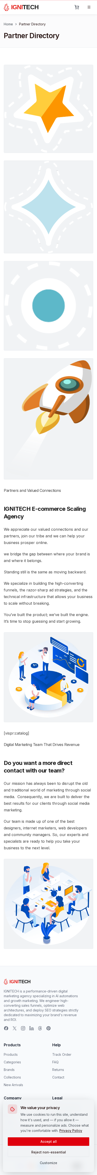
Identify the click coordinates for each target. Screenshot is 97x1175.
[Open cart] (77, 7)
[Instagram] (23, 1028)
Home (8, 24)
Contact (58, 1077)
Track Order (61, 1054)
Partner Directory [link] (32, 24)
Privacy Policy (70, 1131)
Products (11, 1054)
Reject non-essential (48, 1152)
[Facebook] (6, 1028)
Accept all (48, 1141)
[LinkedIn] (31, 1028)
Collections (12, 1077)
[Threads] (40, 1028)
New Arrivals (13, 1085)
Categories (12, 1062)
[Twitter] (14, 1028)
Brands (9, 1070)
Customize (48, 1163)
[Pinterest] (48, 1028)
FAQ (55, 1062)
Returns (58, 1070)
